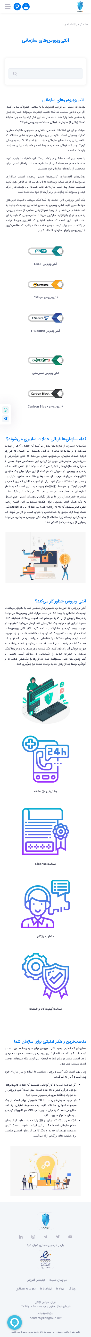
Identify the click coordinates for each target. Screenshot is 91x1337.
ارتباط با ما (46, 1288)
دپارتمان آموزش (36, 1280)
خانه (85, 24)
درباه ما (60, 1288)
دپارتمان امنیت (70, 24)
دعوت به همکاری (26, 1288)
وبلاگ (72, 1288)
